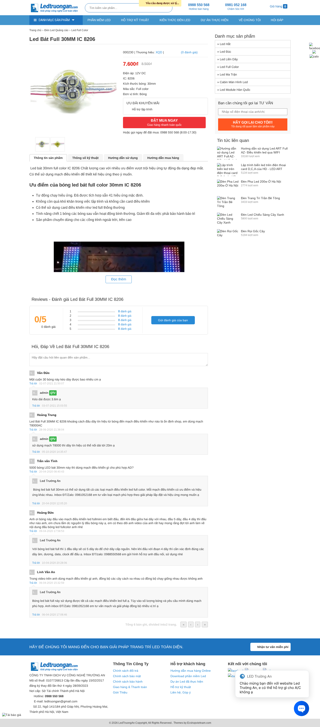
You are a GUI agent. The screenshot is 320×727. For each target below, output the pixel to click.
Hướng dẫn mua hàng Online (190, 670)
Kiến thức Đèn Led (175, 20)
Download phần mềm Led (188, 676)
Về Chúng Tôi (250, 20)
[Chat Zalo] (314, 56)
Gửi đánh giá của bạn (173, 320)
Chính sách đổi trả (125, 670)
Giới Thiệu (120, 692)
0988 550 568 (169, 132)
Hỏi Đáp (277, 20)
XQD (159, 52)
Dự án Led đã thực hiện (186, 681)
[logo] (56, 8)
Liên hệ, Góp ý (180, 692)
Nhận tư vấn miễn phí (272, 647)
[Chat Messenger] (314, 52)
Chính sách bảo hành (128, 681)
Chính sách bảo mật (127, 676)
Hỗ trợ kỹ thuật (135, 20)
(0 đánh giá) (189, 52)
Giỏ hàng (277, 6)
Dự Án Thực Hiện (214, 20)
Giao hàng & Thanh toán (130, 687)
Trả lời (33, 383)
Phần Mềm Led (99, 20)
